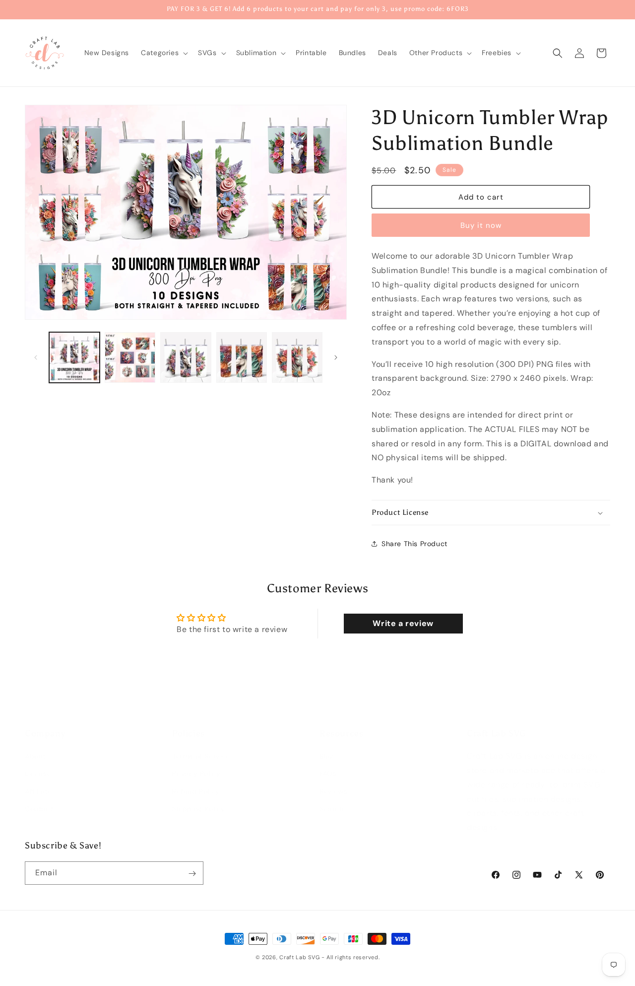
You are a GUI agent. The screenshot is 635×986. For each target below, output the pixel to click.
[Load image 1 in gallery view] (74, 357)
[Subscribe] (192, 873)
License (38, 764)
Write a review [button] (403, 623)
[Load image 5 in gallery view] (297, 357)
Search (331, 798)
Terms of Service (201, 746)
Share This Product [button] (414, 543)
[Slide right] (336, 357)
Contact (39, 798)
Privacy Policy (196, 764)
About (35, 746)
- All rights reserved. (350, 957)
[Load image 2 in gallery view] (130, 357)
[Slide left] (36, 357)
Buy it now (481, 225)
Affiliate (38, 781)
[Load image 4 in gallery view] (241, 357)
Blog (326, 746)
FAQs (327, 764)
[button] (163, 52)
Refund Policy (196, 781)
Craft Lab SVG (299, 957)
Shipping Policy (198, 798)
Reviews (333, 781)
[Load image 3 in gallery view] (185, 357)
